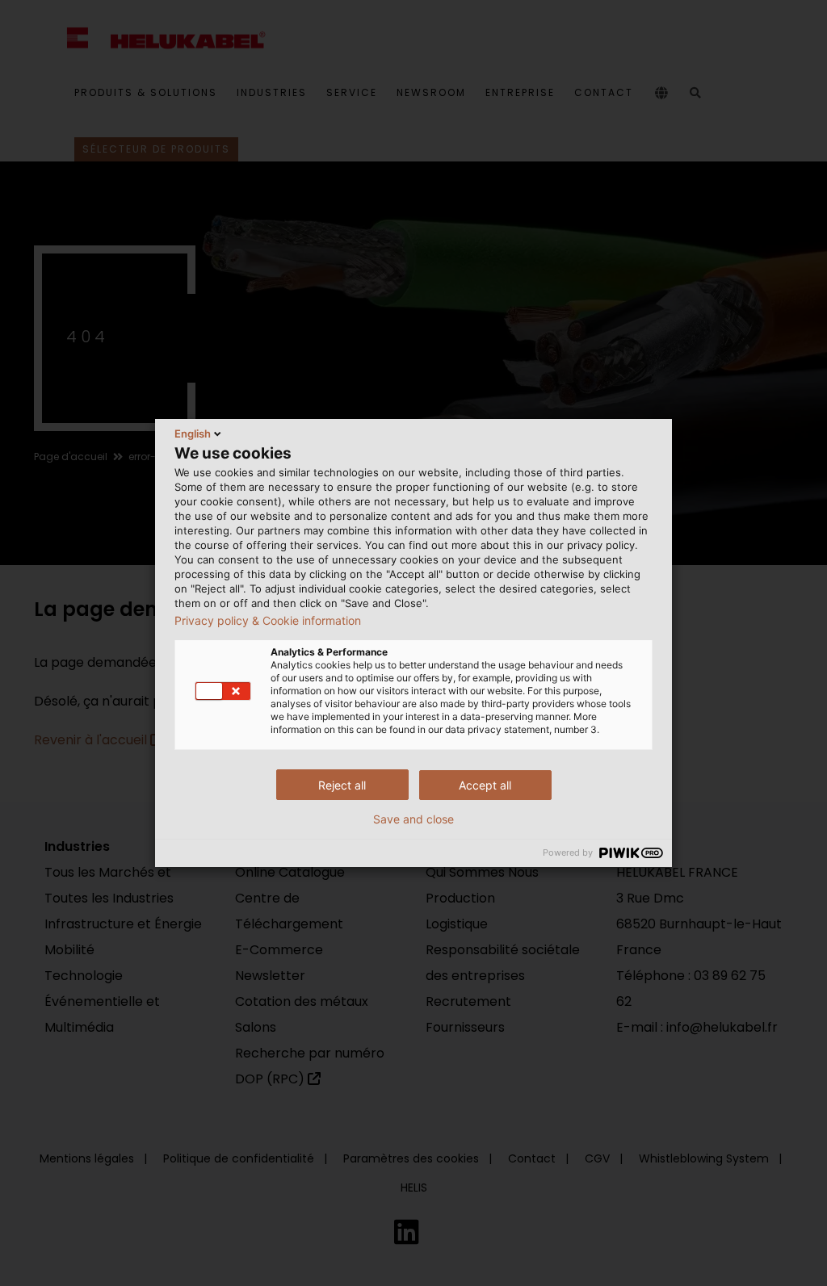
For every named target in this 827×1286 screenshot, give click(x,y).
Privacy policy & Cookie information (267, 620)
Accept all (485, 785)
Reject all (342, 785)
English (192, 433)
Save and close (413, 819)
